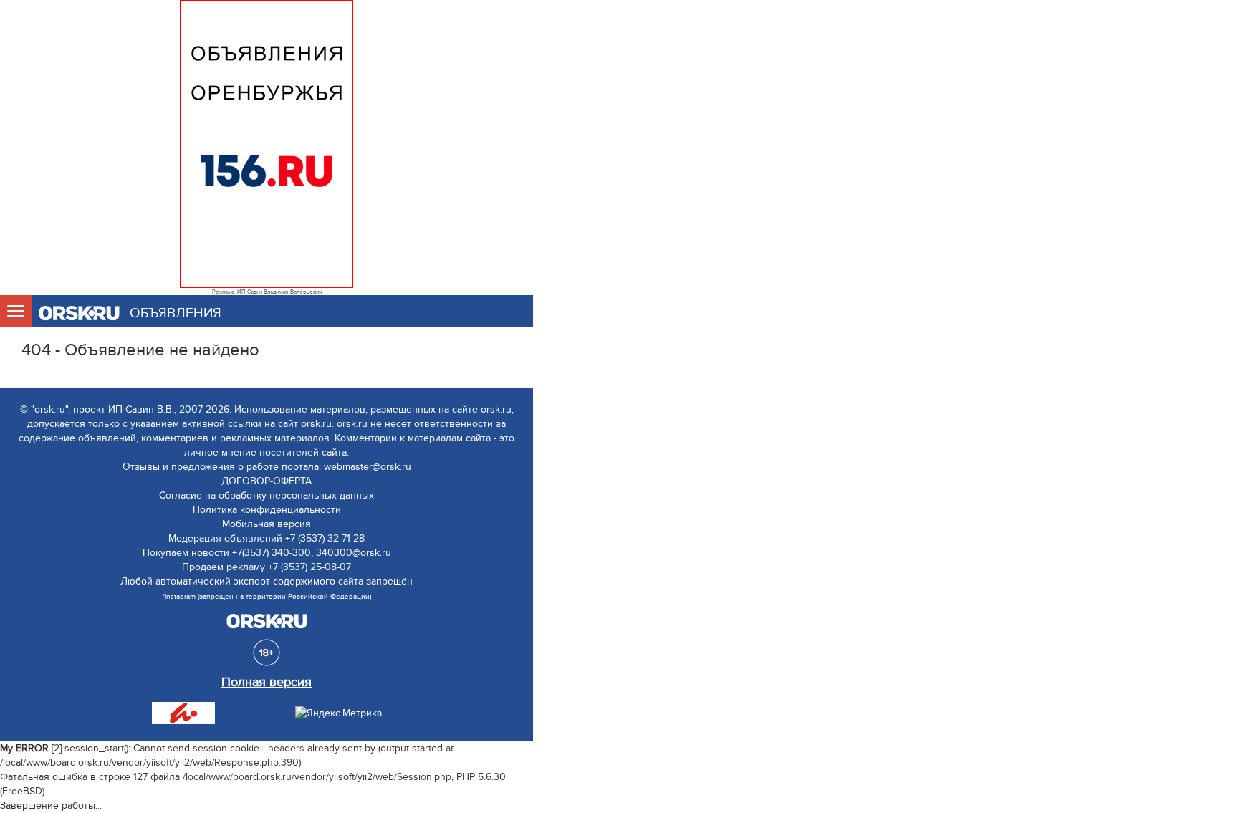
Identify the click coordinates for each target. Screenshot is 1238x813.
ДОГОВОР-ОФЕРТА (266, 481)
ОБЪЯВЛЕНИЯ (175, 313)
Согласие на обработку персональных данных (266, 495)
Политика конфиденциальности (267, 510)
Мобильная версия (266, 524)
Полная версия (266, 682)
